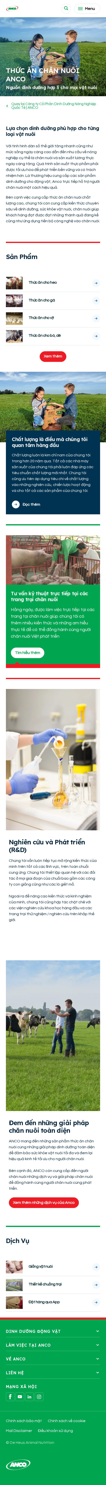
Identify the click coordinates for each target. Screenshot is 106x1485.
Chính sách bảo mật (24, 1421)
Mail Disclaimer (19, 1431)
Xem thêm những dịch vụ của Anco (44, 1203)
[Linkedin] (29, 1396)
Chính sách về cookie (67, 1421)
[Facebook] (10, 1396)
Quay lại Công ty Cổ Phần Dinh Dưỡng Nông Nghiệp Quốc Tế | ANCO (53, 106)
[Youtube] (20, 1396)
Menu (90, 9)
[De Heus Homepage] (12, 8)
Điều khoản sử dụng (55, 1431)
